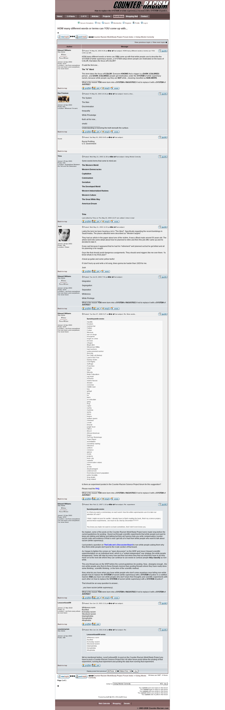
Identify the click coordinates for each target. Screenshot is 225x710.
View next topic (159, 42)
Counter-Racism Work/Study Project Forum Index (113, 37)
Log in (145, 23)
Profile (137, 23)
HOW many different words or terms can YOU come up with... (92, 28)
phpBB (107, 697)
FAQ (99, 23)
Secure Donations (87, 23)
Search (107, 23)
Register (128, 23)
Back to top (62, 88)
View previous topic (142, 42)
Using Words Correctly (145, 37)
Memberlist (117, 23)
